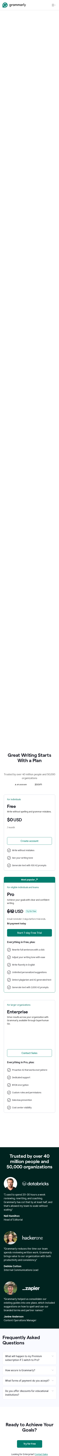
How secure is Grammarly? (20, 1370)
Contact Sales (41, 1454)
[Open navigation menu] (53, 5)
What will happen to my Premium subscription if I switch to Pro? (23, 1358)
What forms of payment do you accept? (27, 1380)
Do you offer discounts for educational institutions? (26, 1393)
